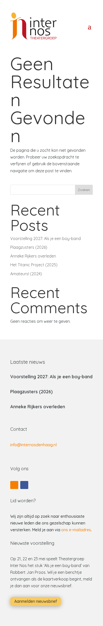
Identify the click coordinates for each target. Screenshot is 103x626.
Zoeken (84, 190)
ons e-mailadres (76, 529)
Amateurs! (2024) (26, 273)
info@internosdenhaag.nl (33, 444)
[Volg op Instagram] (14, 485)
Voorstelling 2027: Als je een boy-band (45, 238)
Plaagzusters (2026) (28, 247)
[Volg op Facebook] (24, 485)
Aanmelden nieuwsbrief (35, 601)
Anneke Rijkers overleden (33, 256)
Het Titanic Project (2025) (34, 264)
